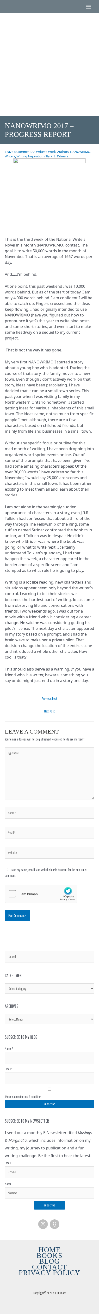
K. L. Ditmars (49, 50)
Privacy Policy (49, 1273)
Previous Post (49, 698)
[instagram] (43, 1224)
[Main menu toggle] (88, 6)
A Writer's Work (44, 151)
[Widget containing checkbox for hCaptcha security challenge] (41, 894)
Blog (49, 1261)
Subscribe (49, 1205)
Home (49, 1250)
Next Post (49, 711)
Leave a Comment (18, 151)
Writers (10, 156)
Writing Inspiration (30, 156)
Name (8, 1184)
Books (49, 1255)
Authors (63, 151)
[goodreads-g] (55, 1224)
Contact (49, 1267)
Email (8, 1163)
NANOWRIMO (80, 151)
